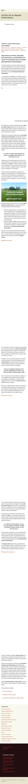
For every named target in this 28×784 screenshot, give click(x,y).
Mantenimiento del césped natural (8, 719)
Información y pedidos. (6, 715)
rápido (6, 50)
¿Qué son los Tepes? (6, 740)
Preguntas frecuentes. (6, 728)
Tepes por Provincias (16, 47)
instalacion (21, 48)
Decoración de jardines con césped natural (13, 697)
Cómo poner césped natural (9, 771)
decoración (7, 48)
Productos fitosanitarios (6, 730)
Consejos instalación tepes (7, 711)
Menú (2, 10)
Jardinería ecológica (5, 717)
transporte (17, 50)
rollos (10, 50)
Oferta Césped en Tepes (6, 726)
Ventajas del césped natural (9, 694)
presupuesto (6, 84)
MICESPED (3, 723)
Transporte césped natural (7, 736)
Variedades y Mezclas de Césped (8, 738)
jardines (3, 50)
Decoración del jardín (6, 713)
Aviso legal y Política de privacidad (8, 779)
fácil (17, 48)
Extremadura (13, 48)
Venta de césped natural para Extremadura (10, 44)
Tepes (12, 50)
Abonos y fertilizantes (6, 709)
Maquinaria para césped (6, 721)
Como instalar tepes (7, 691)
